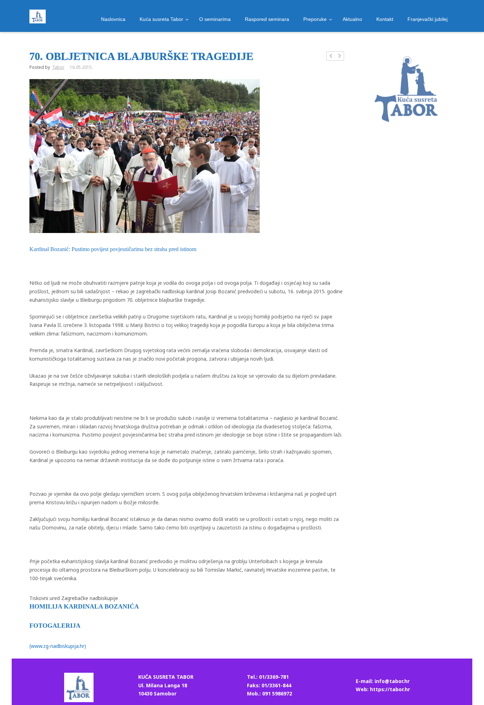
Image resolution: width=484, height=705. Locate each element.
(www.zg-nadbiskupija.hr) (57, 646)
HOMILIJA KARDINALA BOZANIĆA (84, 606)
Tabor (58, 67)
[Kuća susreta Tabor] (37, 16)
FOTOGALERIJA (54, 625)
